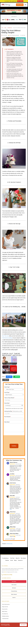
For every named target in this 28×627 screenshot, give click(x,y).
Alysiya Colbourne (13, 462)
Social (11, 560)
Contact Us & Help (7, 574)
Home (2, 27)
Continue (14, 445)
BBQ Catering (4, 611)
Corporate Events (5, 618)
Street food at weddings (7, 337)
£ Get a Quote (20, 4)
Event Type (7, 387)
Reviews (7, 560)
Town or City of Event (9, 397)
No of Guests (7, 416)
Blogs (5, 27)
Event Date (7, 403)
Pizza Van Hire (4, 609)
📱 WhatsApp (16, 376)
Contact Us (20, 560)
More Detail (6, 421)
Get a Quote (20, 1)
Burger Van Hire (5, 606)
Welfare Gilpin (13, 526)
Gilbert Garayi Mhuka (14, 533)
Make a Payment (14, 594)
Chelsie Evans (13, 511)
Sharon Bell (12, 495)
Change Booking (14, 591)
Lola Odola (12, 473)
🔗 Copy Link (5, 379)
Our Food (12, 558)
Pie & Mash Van (5, 613)
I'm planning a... (5, 558)
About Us (18, 558)
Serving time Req (13, 411)
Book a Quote (14, 584)
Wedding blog (10, 27)
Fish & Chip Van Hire (6, 604)
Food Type (7, 392)
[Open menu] (25, 4)
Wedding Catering (5, 616)
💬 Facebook (9, 376)
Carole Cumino (13, 482)
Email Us (14, 597)
